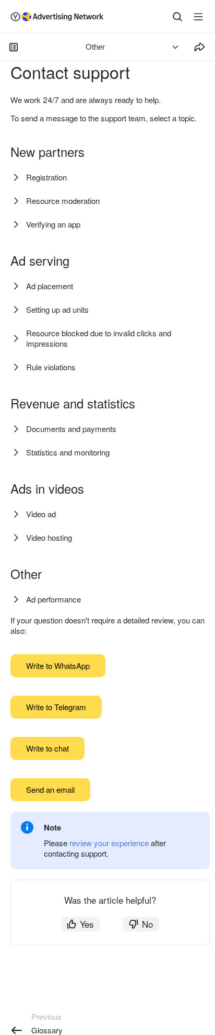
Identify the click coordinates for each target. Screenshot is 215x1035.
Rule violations (51, 366)
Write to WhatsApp (58, 665)
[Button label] (198, 16)
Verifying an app (53, 224)
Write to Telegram (56, 706)
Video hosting (49, 537)
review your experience (109, 842)
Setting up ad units (57, 309)
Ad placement (49, 285)
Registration (46, 177)
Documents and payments (71, 428)
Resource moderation (63, 200)
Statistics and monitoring (68, 452)
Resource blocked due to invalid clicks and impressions (98, 338)
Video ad (41, 513)
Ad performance (53, 599)
